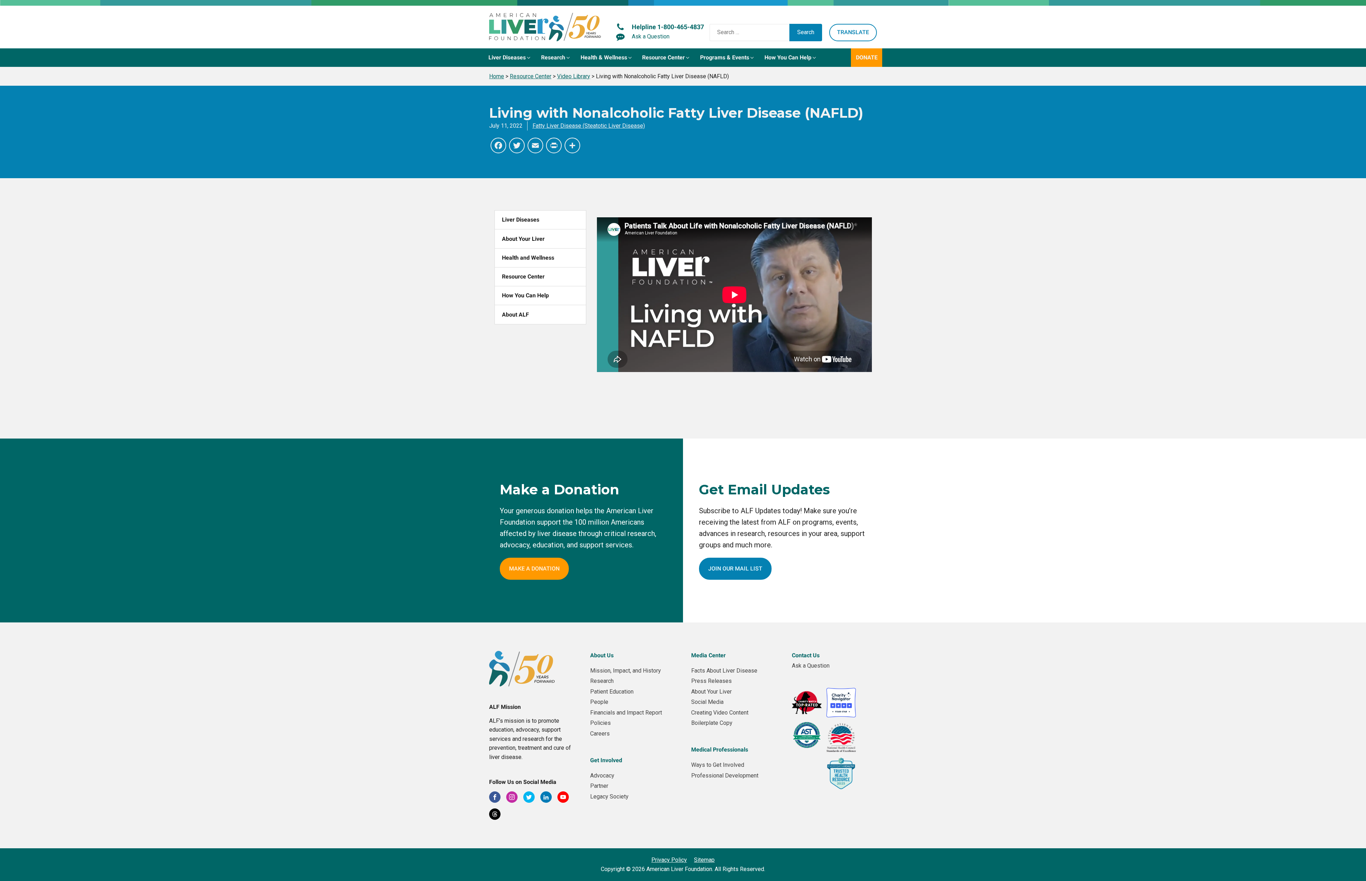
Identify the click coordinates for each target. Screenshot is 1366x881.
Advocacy (602, 775)
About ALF (515, 314)
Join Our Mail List (735, 568)
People (599, 702)
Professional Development (724, 775)
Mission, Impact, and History (625, 670)
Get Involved (606, 760)
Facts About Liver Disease (724, 670)
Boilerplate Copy (711, 723)
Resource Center (523, 276)
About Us (602, 655)
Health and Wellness (528, 257)
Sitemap (704, 859)
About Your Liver (523, 238)
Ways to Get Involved (717, 764)
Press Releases (711, 681)
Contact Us (806, 655)
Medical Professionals (719, 749)
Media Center (708, 655)
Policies (600, 723)
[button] (510, 57)
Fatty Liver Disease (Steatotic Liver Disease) (589, 125)
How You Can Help (525, 295)
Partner (599, 785)
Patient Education (612, 691)
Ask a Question (811, 665)
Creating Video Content (719, 712)
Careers (600, 733)
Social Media (707, 702)
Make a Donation (534, 568)
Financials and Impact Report (626, 712)
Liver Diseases (520, 219)
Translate (853, 32)
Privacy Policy (669, 859)
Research (602, 681)
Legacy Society (609, 796)
